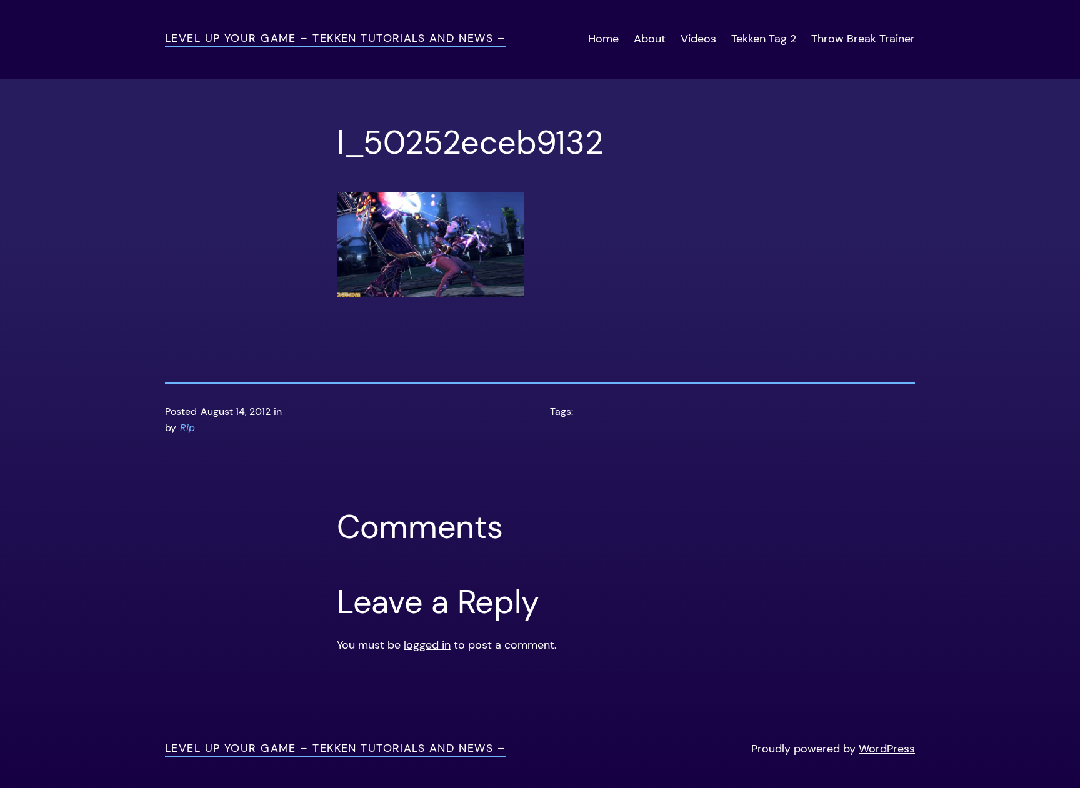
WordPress (887, 748)
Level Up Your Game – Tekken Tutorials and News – (335, 38)
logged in (427, 644)
